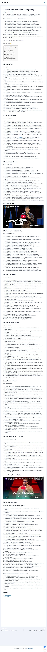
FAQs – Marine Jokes (9, 59)
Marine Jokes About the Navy (10, 58)
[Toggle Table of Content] (15, 47)
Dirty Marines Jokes (8, 57)
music (20, 84)
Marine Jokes (7, 48)
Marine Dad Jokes (8, 54)
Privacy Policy (30, 648)
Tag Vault (4, 2)
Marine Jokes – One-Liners (10, 53)
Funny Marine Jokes (9, 50)
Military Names (8, 595)
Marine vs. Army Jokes (9, 55)
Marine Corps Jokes (9, 51)
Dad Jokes (7, 596)
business (20, 137)
